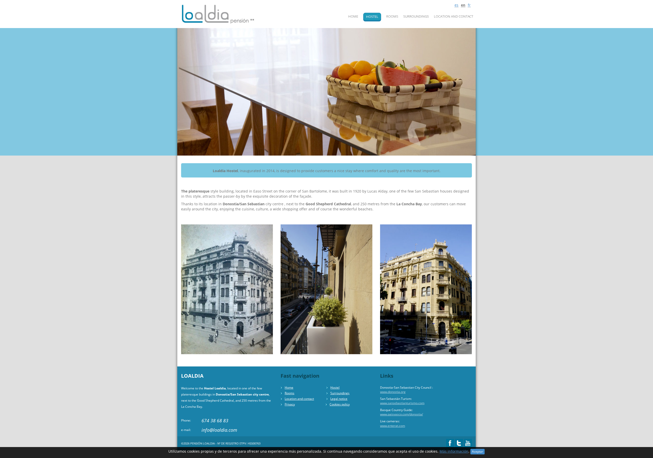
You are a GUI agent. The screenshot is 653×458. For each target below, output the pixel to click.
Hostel (372, 16)
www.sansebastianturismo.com (402, 403)
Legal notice (338, 399)
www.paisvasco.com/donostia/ (401, 414)
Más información (453, 451)
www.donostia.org (393, 392)
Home (353, 16)
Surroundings (416, 16)
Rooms (392, 16)
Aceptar (477, 451)
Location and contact (453, 16)
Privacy (290, 404)
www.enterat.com (392, 426)
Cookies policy (340, 404)
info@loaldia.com (219, 430)
